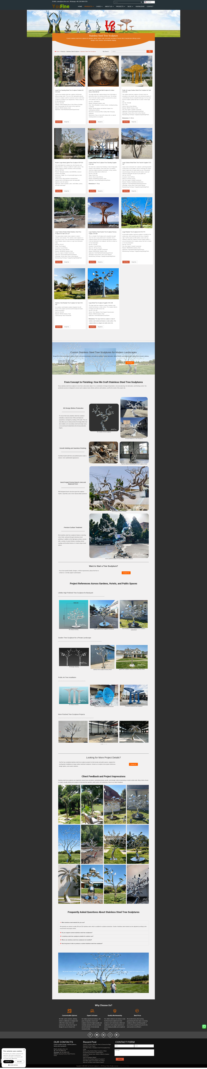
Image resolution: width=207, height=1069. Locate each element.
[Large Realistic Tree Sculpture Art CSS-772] (136, 212)
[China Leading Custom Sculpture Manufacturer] (60, 7)
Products (88, 6)
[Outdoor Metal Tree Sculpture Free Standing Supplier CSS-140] (103, 143)
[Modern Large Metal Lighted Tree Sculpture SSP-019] (69, 143)
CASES (98, 6)
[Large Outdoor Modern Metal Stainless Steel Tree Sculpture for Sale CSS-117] (69, 212)
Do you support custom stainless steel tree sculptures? (77, 932)
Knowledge (140, 6)
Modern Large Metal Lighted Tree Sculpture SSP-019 (69, 162)
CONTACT (150, 6)
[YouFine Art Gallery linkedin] (54, 1058)
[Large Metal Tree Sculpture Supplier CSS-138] (103, 283)
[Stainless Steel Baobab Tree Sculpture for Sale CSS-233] (69, 283)
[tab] (103, 922)
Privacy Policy (126, 1066)
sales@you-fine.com (62, 1049)
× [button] (24, 1050)
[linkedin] (103, 1035)
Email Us (66, 121)
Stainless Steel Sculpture (72, 51)
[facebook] (90, 1035)
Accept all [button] (8, 1061)
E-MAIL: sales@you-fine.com (60, 1)
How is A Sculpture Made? (89, 1057)
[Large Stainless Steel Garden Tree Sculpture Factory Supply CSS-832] (103, 212)
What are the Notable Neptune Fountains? (94, 1059)
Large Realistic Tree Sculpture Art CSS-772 (133, 232)
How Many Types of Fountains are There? (94, 1060)
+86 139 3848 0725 (61, 1050)
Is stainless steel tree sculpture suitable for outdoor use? (77, 936)
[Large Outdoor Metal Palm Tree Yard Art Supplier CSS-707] (136, 143)
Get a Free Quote (103, 976)
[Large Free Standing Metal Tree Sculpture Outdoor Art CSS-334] (69, 71)
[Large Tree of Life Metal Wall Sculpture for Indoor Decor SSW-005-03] (103, 71)
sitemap (120, 1066)
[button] (60, 732)
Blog (129, 6)
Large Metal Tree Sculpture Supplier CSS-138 (101, 303)
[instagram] (110, 1035)
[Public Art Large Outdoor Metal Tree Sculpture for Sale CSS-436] (136, 71)
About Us (108, 6)
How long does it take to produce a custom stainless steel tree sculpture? (82, 943)
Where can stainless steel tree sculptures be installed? (77, 939)
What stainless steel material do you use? (73, 922)
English (149, 2)
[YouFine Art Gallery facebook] (53, 1058)
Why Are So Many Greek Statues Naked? (93, 1062)
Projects (119, 6)
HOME (80, 6)
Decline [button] (19, 1061)
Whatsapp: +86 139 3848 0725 (78, 1)
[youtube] (97, 1035)
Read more (14, 1058)
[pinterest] (116, 1035)
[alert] (14, 1057)
